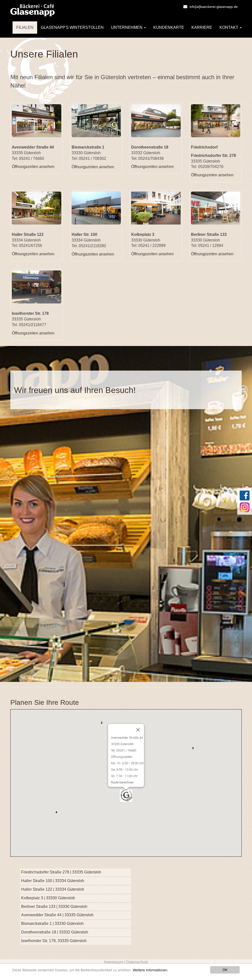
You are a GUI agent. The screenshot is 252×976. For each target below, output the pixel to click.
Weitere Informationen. (150, 969)
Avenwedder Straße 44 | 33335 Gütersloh (57, 915)
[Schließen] (138, 730)
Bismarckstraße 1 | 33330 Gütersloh (52, 923)
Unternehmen (127, 27)
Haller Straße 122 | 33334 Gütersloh (52, 889)
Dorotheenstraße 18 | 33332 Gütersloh (54, 932)
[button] (132, 802)
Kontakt (229, 27)
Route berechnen (122, 782)
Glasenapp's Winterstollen (72, 27)
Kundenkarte (168, 27)
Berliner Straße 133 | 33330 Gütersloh (54, 906)
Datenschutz (137, 962)
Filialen (24, 27)
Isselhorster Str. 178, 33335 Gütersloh (54, 941)
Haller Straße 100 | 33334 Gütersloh (52, 881)
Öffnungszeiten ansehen (33, 167)
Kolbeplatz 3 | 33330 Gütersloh (48, 898)
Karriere (201, 27)
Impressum (113, 962)
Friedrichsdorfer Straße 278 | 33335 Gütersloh (61, 872)
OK (224, 969)
